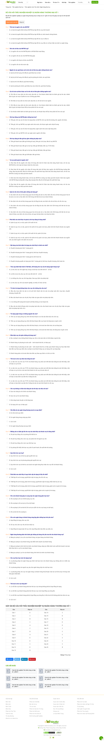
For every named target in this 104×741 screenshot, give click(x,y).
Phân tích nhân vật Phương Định (85, 713)
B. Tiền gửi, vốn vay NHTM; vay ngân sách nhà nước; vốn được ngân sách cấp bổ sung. (34, 124)
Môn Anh (8, 704)
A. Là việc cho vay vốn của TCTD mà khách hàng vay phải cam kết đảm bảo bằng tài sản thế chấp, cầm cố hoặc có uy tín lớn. (39, 363)
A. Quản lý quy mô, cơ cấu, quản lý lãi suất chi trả (23, 222)
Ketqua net (56, 711)
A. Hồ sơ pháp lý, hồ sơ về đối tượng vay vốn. (22, 499)
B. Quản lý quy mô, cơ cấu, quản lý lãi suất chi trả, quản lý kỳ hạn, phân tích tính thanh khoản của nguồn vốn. (39, 228)
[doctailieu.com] (52, 722)
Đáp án (22, 22)
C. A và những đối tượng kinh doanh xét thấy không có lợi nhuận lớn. (28, 302)
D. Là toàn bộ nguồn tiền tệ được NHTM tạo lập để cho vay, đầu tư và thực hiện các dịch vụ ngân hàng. (38, 43)
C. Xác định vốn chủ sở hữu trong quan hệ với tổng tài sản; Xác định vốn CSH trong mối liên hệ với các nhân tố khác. (39, 206)
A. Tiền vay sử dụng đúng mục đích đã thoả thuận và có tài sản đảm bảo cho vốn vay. (34, 316)
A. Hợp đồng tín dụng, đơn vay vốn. (19, 520)
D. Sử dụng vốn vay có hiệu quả (18, 404)
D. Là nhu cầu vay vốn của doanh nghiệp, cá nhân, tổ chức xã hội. (28, 282)
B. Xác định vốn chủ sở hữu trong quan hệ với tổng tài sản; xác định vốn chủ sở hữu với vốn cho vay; (38, 201)
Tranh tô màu (9, 713)
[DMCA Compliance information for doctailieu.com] (58, 733)
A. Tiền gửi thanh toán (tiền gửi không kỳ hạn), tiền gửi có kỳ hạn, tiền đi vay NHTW (33, 141)
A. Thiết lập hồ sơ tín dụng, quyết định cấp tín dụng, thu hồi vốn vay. (28, 477)
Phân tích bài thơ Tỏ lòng (36, 709)
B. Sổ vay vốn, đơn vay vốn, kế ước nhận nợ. (21, 524)
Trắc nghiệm (71, 2)
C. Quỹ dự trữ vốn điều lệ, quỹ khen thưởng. (21, 81)
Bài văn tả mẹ (33, 704)
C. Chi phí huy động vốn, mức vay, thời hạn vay (22, 443)
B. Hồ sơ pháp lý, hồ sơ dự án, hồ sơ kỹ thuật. (22, 503)
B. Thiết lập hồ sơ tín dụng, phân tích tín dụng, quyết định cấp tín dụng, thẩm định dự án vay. (35, 482)
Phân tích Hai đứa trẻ (35, 713)
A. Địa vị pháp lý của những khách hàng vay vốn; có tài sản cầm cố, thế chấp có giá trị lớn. (35, 338)
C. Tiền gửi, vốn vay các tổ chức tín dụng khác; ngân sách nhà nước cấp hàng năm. (33, 129)
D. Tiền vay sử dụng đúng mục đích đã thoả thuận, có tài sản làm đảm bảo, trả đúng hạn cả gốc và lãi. (38, 330)
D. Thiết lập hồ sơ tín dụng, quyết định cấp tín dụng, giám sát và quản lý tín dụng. (32, 490)
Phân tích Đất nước (34, 711)
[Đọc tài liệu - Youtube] (53, 737)
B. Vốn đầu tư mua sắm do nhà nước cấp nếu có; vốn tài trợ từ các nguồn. (30, 101)
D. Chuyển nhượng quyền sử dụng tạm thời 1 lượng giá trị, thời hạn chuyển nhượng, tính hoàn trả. (37, 261)
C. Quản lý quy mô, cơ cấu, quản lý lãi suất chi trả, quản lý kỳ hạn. (27, 233)
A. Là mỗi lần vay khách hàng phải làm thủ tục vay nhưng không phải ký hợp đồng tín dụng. (35, 586)
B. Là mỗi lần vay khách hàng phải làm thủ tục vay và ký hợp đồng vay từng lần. (32, 591)
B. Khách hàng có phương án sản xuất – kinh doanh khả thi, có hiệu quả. (30, 342)
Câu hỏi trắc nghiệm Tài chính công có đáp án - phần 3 (56, 685)
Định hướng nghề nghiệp (35, 716)
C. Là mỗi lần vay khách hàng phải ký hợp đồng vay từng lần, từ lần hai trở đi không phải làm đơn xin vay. (39, 595)
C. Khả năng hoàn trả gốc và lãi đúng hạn (21, 400)
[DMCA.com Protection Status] (48, 733)
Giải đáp (64, 2)
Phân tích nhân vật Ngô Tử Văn (85, 704)
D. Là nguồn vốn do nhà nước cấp (18, 64)
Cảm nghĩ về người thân (83, 709)
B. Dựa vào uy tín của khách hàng (18, 396)
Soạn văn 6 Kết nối (58, 706)
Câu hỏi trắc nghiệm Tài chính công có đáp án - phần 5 (56, 678)
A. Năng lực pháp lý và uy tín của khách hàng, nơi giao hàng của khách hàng (31, 537)
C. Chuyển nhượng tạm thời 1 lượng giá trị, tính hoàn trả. (25, 257)
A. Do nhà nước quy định (16, 413)
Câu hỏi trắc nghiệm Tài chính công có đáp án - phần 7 (56, 671)
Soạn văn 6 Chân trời (59, 704)
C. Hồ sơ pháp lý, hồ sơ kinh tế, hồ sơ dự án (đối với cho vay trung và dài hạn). (31, 507)
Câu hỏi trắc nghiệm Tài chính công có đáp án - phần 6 (23, 678)
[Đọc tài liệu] (50, 737)
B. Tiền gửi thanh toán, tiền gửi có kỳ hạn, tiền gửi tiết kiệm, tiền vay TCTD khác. (32, 146)
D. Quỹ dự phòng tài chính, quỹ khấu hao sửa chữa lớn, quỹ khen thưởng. (30, 86)
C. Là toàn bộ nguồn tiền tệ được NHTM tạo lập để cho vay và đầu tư (29, 39)
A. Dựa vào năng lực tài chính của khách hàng (22, 391)
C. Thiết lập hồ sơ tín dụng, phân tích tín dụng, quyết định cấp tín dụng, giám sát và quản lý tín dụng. (37, 486)
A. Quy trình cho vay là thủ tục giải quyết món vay (23, 456)
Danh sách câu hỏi (12, 22)
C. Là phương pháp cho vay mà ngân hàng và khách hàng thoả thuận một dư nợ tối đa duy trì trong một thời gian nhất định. (39, 573)
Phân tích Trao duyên (82, 711)
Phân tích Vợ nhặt (82, 702)
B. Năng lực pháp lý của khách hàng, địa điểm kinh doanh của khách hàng (30, 542)
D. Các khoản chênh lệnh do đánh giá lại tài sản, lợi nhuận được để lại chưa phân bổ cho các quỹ (37, 111)
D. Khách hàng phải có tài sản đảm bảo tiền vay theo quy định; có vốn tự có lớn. (32, 353)
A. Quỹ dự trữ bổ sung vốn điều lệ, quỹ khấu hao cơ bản (25, 73)
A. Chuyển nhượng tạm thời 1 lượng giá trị (21, 248)
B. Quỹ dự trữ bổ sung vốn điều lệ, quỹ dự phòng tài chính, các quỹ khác (29, 77)
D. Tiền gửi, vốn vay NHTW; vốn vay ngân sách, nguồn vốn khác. (27, 133)
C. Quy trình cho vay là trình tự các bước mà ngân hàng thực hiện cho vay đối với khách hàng (35, 464)
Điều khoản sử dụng (55, 735)
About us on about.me (12, 718)
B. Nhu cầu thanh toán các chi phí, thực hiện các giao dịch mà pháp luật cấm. (31, 297)
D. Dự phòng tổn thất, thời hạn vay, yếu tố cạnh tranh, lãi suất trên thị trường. (31, 447)
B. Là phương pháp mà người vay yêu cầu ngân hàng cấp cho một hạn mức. (31, 567)
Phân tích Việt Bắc (34, 702)
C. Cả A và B (12, 421)
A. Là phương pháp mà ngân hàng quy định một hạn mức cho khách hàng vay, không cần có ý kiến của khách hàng (39, 562)
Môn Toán (8, 706)
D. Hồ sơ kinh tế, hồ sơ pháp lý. (18, 512)
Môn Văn (8, 702)
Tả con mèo (32, 706)
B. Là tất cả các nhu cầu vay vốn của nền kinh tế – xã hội (25, 274)
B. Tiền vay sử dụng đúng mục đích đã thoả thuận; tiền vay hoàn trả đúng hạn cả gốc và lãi (35, 321)
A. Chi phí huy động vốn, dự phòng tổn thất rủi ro (23, 434)
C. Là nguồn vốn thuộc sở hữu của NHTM (21, 60)
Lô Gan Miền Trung (58, 713)
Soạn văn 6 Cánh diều (59, 702)
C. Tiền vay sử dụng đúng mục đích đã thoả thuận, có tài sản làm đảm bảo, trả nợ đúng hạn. (35, 325)
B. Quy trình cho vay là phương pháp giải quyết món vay (25, 460)
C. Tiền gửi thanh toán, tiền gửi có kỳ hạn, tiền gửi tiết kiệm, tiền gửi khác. (30, 150)
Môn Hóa (8, 709)
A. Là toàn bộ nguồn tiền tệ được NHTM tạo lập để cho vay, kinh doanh (29, 30)
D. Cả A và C (12, 599)
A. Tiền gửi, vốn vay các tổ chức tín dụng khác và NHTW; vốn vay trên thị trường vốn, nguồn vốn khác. (38, 120)
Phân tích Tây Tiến (11, 711)
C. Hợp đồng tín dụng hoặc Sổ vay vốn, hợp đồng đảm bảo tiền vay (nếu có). (31, 529)
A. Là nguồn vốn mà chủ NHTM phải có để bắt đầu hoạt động (27, 51)
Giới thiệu (46, 735)
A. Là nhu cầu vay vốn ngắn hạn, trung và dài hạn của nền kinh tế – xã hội (30, 269)
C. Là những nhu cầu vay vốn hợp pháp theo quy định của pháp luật (28, 278)
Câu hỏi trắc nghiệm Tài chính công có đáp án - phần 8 (23, 671)
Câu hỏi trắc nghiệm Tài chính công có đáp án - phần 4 (23, 685)
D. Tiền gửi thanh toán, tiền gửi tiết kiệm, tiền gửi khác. (24, 154)
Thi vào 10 (56, 2)
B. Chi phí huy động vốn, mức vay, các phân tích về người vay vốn (28, 439)
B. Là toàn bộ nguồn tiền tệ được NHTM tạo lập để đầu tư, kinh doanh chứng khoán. (33, 34)
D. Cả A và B (12, 469)
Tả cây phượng (10, 716)
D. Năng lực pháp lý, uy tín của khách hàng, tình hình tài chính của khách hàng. (31, 552)
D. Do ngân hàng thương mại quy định (20, 426)
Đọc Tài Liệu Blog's (58, 709)
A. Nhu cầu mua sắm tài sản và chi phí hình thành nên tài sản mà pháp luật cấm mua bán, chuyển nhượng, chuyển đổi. (39, 292)
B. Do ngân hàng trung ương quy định (20, 417)
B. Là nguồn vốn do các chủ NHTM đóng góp (22, 56)
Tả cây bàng (80, 706)
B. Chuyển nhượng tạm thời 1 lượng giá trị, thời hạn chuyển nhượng (28, 252)
